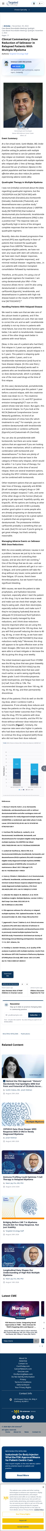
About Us (23, 1358)
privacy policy (8, 1021)
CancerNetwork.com (23, 1369)
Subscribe (34, 1015)
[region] (23, 1507)
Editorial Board (23, 1385)
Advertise (23, 1361)
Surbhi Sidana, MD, (13, 1090)
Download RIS (7, 975)
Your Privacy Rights (23, 1387)
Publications (25, 1034)
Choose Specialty (20, 10)
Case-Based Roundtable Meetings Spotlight (18, 28)
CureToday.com (23, 1366)
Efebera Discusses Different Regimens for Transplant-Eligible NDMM (12, 992)
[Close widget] (42, 1449)
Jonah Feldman (26, 1090)
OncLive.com (23, 1371)
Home (7, 1432)
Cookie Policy (39, 1510)
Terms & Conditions (23, 1382)
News (26, 1432)
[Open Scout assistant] (33, 3)
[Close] (43, 1487)
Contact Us (23, 1363)
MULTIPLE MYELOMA (10, 1034)
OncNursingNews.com (23, 1374)
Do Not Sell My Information (23, 1377)
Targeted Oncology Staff (15, 1231)
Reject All (22, 1521)
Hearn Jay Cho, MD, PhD (14, 1183)
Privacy (23, 1379)
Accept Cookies (23, 1527)
